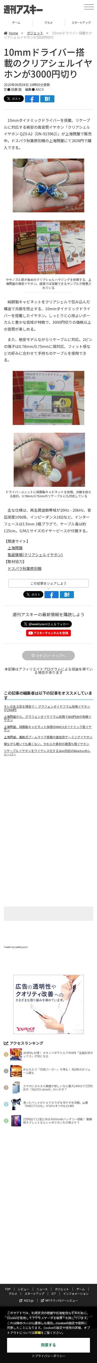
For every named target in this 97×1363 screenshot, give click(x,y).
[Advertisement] (48, 799)
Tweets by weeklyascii (16, 947)
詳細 (38, 1333)
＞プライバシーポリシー (48, 1356)
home (13, 33)
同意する (48, 1345)
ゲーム (80, 1289)
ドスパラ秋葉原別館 (24, 568)
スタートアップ (48, 22)
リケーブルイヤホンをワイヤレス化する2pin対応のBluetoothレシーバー (47, 752)
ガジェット (35, 33)
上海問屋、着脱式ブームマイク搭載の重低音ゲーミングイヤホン (48, 737)
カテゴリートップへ (50, 655)
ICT (54, 1293)
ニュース (42, 1289)
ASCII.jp (29, 1300)
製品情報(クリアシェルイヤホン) (35, 554)
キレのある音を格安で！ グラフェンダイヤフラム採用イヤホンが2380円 (47, 708)
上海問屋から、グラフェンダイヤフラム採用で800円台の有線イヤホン (47, 718)
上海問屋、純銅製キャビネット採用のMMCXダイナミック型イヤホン (48, 728)
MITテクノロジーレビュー (61, 1300)
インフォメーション (76, 1293)
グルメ (16, 22)
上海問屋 (15, 548)
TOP (8, 1289)
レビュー (23, 1289)
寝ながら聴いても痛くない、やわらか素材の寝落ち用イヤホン (46, 744)
